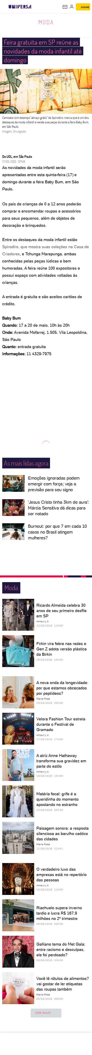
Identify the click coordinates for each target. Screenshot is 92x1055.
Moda (46, 22)
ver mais (43, 1013)
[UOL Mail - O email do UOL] (65, 7)
